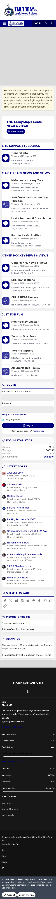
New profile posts (10, 809)
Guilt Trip (46, 305)
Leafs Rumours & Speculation (31, 218)
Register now (39, 431)
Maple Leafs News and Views (26, 173)
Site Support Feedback (21, 146)
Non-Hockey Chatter (25, 321)
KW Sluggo (29, 361)
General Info (19, 153)
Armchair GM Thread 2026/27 (25, 226)
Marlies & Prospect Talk (17, 525)
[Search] (52, 23)
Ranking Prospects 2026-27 (24, 188)
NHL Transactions (23, 280)
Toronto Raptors (22, 350)
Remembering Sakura (18, 542)
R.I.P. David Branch (20, 305)
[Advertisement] (28, 56)
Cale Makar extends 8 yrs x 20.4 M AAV (30, 287)
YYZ (33, 163)
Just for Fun (12, 314)
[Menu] (4, 23)
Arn (25, 211)
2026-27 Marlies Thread (19, 566)
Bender (46, 329)
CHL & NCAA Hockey (24, 297)
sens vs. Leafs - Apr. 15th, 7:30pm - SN (29, 208)
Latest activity (8, 815)
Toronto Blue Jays (23, 336)
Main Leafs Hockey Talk (27, 180)
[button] (28, 850)
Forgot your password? (14, 414)
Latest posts (17, 466)
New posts (6, 803)
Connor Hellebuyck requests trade (28, 270)
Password (7, 403)
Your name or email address (16, 391)
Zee (25, 228)
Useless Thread (15, 496)
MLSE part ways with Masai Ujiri (26, 358)
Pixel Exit (15, 844)
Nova (4, 702)
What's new (9, 796)
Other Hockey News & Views (25, 255)
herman (36, 190)
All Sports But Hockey (25, 367)
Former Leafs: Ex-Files (26, 235)
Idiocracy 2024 (18, 329)
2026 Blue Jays (18, 343)
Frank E (35, 290)
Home (4, 862)
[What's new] (46, 23)
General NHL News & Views (29, 262)
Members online (18, 616)
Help (4, 856)
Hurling (15, 375)
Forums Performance (22, 160)
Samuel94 (49, 456)
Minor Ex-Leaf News (21, 243)
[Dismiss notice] (51, 90)
